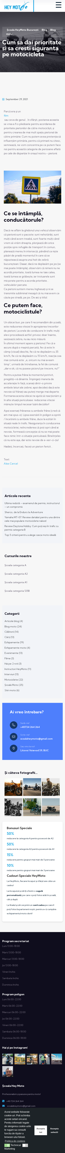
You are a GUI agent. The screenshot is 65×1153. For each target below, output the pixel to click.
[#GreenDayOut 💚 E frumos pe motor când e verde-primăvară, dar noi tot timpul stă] (7, 1059)
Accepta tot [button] (40, 1130)
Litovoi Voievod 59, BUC (34, 750)
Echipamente (14, 642)
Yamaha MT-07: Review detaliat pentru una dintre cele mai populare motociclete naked (32, 519)
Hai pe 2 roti (13, 663)
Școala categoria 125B (17, 590)
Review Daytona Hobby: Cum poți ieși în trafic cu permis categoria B (31, 528)
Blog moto (13, 626)
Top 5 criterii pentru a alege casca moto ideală (30, 534)
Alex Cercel (11, 463)
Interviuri (12, 674)
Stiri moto (12, 690)
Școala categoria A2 (16, 573)
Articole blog (14, 621)
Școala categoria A (15, 565)
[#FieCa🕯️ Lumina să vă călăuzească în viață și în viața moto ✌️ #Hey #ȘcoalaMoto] (44, 1059)
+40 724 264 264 (15, 1101)
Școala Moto (14, 684)
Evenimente (14, 652)
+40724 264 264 (30, 726)
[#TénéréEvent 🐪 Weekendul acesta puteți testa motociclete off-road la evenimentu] (20, 1059)
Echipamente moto (17, 647)
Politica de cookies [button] (15, 1141)
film (6, 115)
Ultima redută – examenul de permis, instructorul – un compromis (32, 505)
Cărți (9, 637)
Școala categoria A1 (16, 582)
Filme (9, 658)
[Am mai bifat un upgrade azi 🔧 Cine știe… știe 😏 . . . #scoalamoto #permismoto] (7, 1071)
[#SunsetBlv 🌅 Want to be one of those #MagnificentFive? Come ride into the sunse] (56, 1059)
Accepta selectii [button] (54, 1130)
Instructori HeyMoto (18, 669)
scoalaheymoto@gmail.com (36, 738)
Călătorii (12, 631)
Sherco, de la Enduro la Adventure (24, 512)
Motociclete (14, 679)
